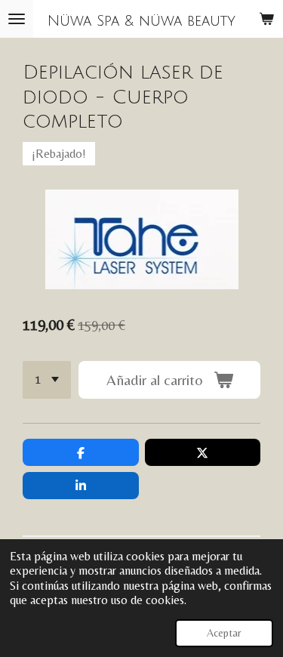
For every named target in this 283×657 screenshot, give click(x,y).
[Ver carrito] (266, 19)
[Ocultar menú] (16, 19)
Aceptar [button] (224, 633)
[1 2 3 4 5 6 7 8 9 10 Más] (47, 380)
